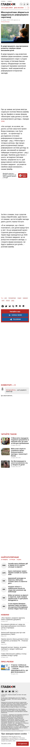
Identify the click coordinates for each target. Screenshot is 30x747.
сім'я (3, 300)
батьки (8, 300)
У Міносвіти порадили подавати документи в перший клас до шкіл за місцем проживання (20, 440)
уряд (13, 300)
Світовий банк (12, 298)
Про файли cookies (6, 743)
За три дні (12, 559)
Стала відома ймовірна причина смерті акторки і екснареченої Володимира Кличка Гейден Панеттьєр (18, 606)
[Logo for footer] (8, 687)
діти (6, 298)
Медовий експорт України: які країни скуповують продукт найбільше (13, 648)
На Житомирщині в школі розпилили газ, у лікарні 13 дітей (19, 463)
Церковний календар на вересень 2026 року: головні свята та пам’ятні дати (17, 580)
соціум (19, 298)
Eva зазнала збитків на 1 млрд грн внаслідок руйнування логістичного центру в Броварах (13, 626)
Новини (5, 615)
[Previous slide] (25, 8)
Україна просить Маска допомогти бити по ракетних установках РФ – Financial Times (14, 640)
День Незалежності (20, 7)
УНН (2, 121)
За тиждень (4, 559)
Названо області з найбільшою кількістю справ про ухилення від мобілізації (17, 589)
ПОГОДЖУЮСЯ (22, 743)
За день (19, 559)
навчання (25, 298)
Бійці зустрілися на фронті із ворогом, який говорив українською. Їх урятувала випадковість (18, 597)
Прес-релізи (7, 662)
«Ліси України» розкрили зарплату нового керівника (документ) (13, 618)
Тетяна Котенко (5, 21)
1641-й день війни (7, 7)
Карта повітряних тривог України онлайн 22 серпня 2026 (17, 572)
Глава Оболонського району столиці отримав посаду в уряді (13, 654)
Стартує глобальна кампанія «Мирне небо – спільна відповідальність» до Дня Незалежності (20, 668)
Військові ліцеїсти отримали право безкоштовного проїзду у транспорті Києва (19, 452)
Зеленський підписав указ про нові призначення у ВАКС (13, 633)
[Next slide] (28, 8)
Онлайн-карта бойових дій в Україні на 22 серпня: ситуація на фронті (18, 565)
